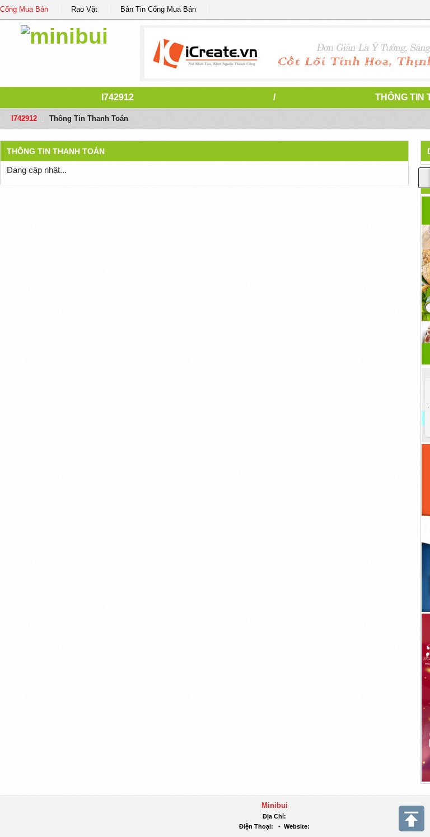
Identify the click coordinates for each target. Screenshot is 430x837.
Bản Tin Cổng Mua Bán (158, 9)
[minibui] (64, 34)
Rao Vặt (84, 9)
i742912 (117, 97)
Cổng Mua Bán (24, 9)
